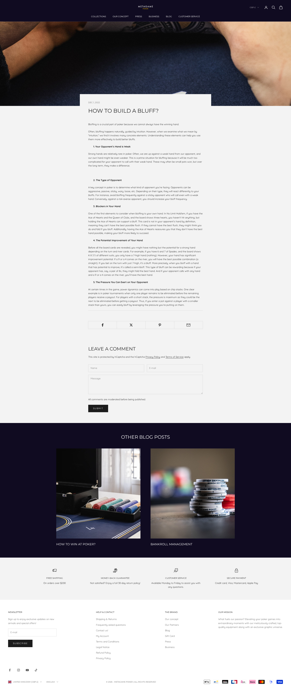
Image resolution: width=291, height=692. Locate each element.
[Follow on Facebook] (9, 670)
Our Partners (172, 624)
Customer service (189, 16)
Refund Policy (103, 652)
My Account (102, 636)
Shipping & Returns (106, 619)
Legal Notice (102, 647)
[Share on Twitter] (131, 325)
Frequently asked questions (111, 624)
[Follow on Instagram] (18, 670)
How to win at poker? (75, 544)
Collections (98, 16)
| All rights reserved (144, 682)
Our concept (171, 619)
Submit (98, 408)
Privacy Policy (153, 356)
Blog (169, 16)
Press (138, 16)
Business (154, 16)
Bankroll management (171, 544)
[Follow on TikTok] (36, 670)
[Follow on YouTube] (27, 670)
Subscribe (20, 643)
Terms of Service (175, 356)
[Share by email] (188, 325)
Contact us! (102, 630)
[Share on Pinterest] (160, 325)
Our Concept (120, 16)
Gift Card (170, 636)
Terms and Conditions (107, 641)
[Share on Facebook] (102, 325)
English (50, 682)
